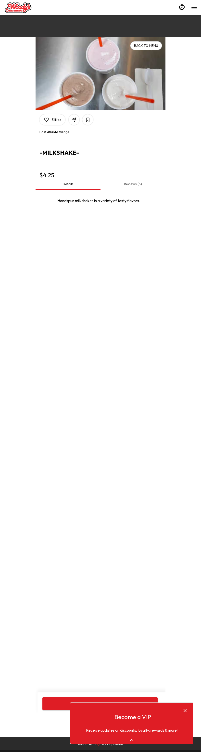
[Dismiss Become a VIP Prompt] (185, 710)
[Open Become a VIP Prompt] (132, 740)
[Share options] (74, 119)
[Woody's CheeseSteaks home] (26, 7)
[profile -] (182, 7)
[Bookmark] (87, 119)
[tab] (68, 184)
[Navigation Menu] (194, 7)
